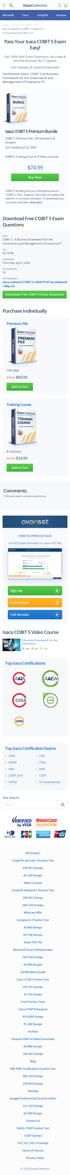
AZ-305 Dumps (32, 964)
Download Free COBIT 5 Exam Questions (34, 294)
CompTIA (42, 15)
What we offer (33, 912)
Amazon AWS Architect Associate (33, 1039)
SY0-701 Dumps (33, 868)
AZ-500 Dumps (32, 1113)
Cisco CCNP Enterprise (33, 1009)
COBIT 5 (29, 25)
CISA (42, 756)
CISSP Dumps (33, 1135)
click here (36, 202)
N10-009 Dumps (33, 1017)
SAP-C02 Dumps (33, 957)
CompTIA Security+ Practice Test (33, 860)
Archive (33, 1031)
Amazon (61, 15)
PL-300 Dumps (33, 1024)
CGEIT (43, 775)
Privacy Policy (35, 1158)
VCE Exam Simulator (27, 543)
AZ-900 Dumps (32, 1046)
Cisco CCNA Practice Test (33, 979)
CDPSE (12, 782)
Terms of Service (33, 1150)
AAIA (11, 769)
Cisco (25, 15)
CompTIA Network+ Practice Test (33, 890)
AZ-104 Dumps (32, 875)
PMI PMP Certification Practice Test (33, 1069)
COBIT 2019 (15, 775)
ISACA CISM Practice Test (33, 1128)
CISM (11, 756)
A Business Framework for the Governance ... (39, 642)
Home (6, 25)
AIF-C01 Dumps (33, 987)
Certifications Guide (33, 972)
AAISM (12, 762)
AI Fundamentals (49, 782)
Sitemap (33, 1091)
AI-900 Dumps (33, 927)
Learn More (19, 602)
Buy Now (35, 177)
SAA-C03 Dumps (32, 905)
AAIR (42, 769)
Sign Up (16, 590)
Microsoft (8, 15)
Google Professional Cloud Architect (33, 1098)
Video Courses (33, 883)
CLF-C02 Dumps (33, 1106)
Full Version (19, 614)
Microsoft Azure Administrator (33, 950)
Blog (33, 1061)
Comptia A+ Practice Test (33, 920)
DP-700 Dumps (32, 935)
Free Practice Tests (33, 1002)
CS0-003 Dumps (33, 1083)
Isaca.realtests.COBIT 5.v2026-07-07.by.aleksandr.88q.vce (35, 284)
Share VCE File (33, 942)
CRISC (42, 762)
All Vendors (32, 853)
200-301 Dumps (33, 898)
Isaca (17, 25)
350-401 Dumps (33, 1054)
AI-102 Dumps (33, 994)
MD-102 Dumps (33, 1076)
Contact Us (33, 1121)
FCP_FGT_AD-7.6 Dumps (33, 1143)
